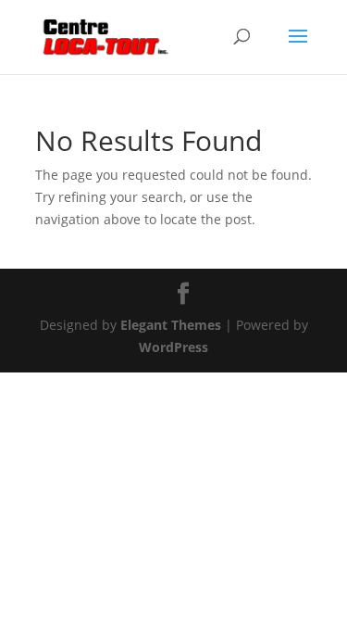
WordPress (173, 347)
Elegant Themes (170, 325)
